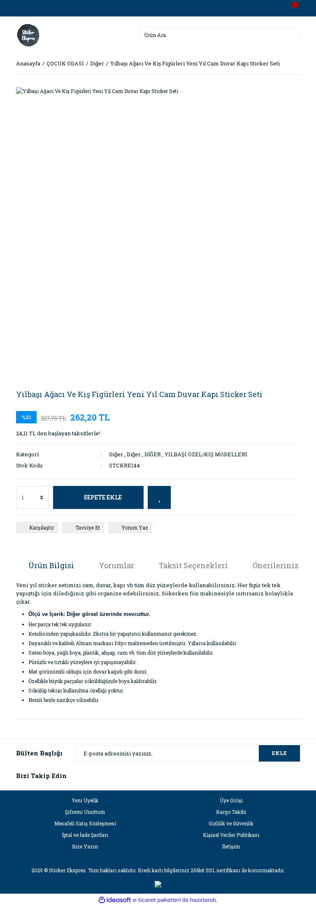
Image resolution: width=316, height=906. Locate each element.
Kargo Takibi (231, 811)
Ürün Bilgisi (51, 565)
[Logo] (28, 34)
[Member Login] (158, 8)
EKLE (279, 753)
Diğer (116, 454)
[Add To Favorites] (159, 497)
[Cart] (291, 8)
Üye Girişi (231, 800)
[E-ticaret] (157, 900)
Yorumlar (116, 565)
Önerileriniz (276, 565)
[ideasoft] (114, 900)
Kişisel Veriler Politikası (231, 835)
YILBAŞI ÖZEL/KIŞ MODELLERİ (206, 454)
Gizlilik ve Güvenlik (231, 823)
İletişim (231, 846)
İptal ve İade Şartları (85, 835)
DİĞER (152, 454)
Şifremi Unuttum (85, 811)
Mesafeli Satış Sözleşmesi (85, 823)
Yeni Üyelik (85, 800)
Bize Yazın (85, 846)
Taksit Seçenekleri (193, 565)
